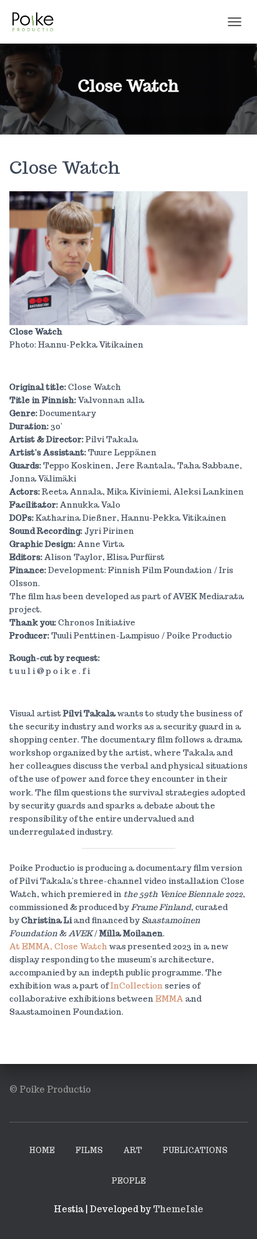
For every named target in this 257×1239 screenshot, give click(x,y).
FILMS (89, 1150)
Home (42, 1150)
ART (133, 1150)
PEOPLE (129, 1180)
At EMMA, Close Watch (58, 946)
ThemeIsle (178, 1209)
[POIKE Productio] (37, 21)
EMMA (169, 999)
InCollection (136, 985)
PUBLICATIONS (195, 1150)
